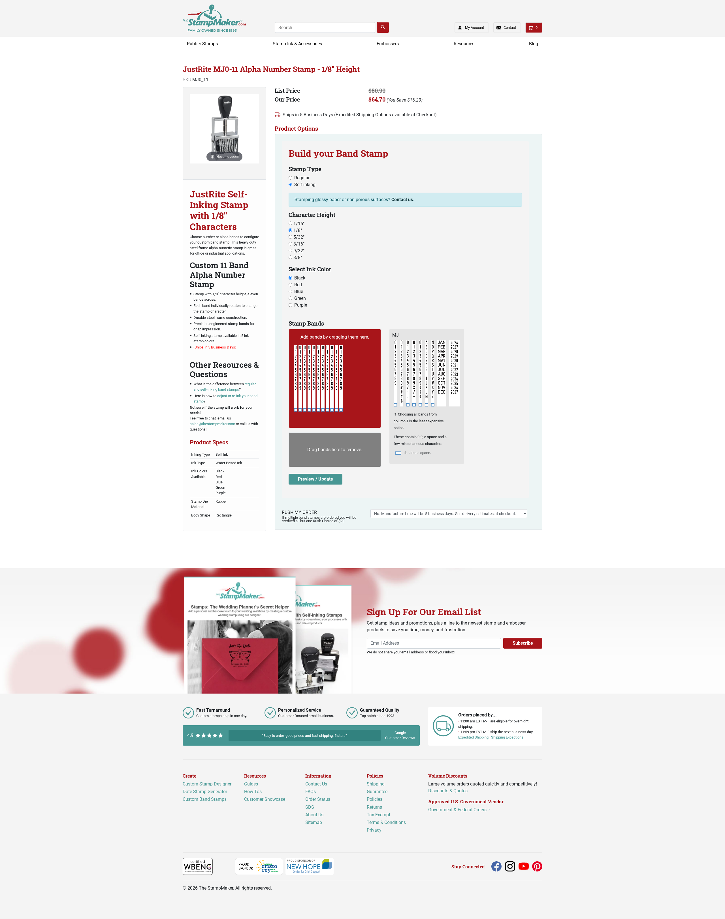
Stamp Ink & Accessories (297, 43)
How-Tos (253, 792)
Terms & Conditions (386, 822)
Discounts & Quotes (448, 791)
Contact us (402, 199)
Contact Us (316, 784)
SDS (309, 807)
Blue (298, 291)
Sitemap (313, 822)
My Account (474, 27)
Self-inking (304, 184)
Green (300, 298)
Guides (251, 784)
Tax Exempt (378, 814)
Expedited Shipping (473, 737)
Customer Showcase (264, 799)
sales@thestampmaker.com (212, 424)
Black (299, 278)
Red (298, 284)
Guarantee (377, 792)
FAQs (310, 792)
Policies (374, 799)
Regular (302, 177)
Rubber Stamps (202, 43)
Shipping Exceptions (507, 737)
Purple (300, 305)
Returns (374, 807)
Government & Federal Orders (458, 810)
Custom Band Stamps (205, 799)
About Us (314, 814)
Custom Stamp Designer (207, 784)
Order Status (317, 799)
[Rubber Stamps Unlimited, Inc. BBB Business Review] (225, 866)
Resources (464, 43)
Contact (510, 27)
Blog (533, 43)
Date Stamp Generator (205, 792)
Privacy (374, 830)
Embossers (388, 43)
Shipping (376, 784)
